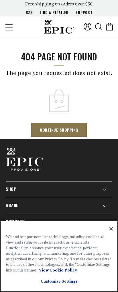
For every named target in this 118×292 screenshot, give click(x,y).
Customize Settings (59, 281)
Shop (11, 189)
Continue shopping (59, 130)
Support (84, 12)
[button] (8, 26)
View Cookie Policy (58, 270)
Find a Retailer (54, 12)
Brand (12, 205)
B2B (29, 12)
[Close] (111, 228)
